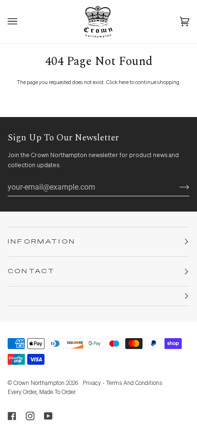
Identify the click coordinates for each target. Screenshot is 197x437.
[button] (98, 296)
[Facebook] (12, 416)
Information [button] (42, 242)
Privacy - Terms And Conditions (122, 383)
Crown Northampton (39, 383)
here (124, 82)
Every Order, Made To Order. (42, 392)
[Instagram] (30, 416)
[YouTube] (48, 416)
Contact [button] (31, 271)
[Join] (176, 186)
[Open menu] (22, 21)
